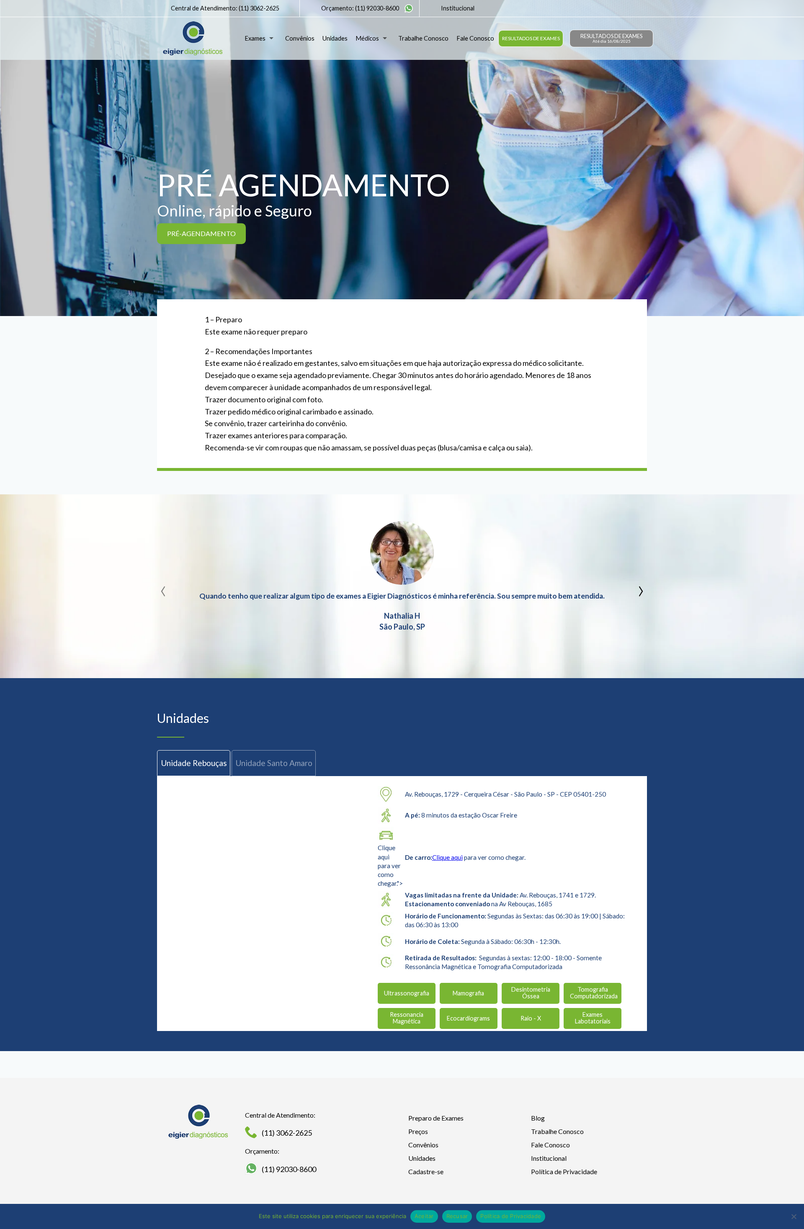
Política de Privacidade (564, 1171)
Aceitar (424, 1216)
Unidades (335, 38)
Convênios (299, 38)
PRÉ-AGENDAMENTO (201, 233)
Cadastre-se (425, 1171)
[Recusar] (793, 1216)
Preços (418, 1131)
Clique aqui (447, 857)
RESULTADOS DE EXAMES (531, 38)
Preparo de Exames (436, 1118)
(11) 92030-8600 (377, 8)
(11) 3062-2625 (259, 8)
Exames (255, 38)
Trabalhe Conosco (423, 38)
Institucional (457, 8)
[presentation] (163, 588)
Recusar (457, 1216)
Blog (538, 1118)
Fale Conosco (475, 38)
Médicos (367, 38)
